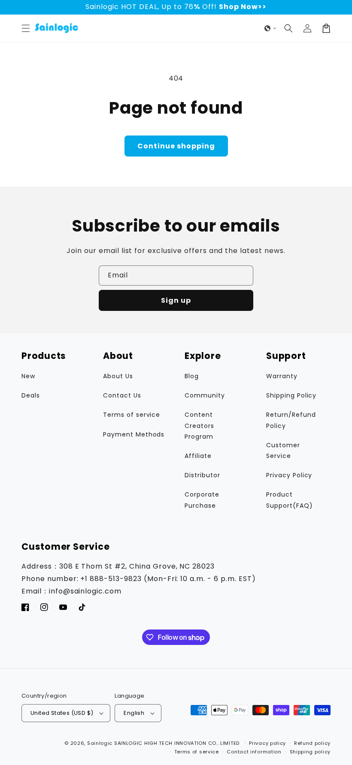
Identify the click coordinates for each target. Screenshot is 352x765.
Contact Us (122, 395)
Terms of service (131, 414)
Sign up (176, 300)
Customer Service (283, 450)
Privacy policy (267, 743)
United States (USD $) (61, 713)
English (134, 713)
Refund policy (312, 743)
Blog (192, 376)
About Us (118, 376)
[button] (25, 28)
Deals (30, 395)
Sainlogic (99, 743)
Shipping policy (310, 751)
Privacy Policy (289, 475)
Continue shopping (176, 146)
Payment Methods (133, 434)
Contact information (254, 751)
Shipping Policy (291, 395)
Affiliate (198, 456)
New (28, 376)
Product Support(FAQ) (289, 499)
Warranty (281, 376)
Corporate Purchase (202, 499)
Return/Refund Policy (291, 420)
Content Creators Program (199, 425)
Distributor (202, 475)
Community (205, 395)
